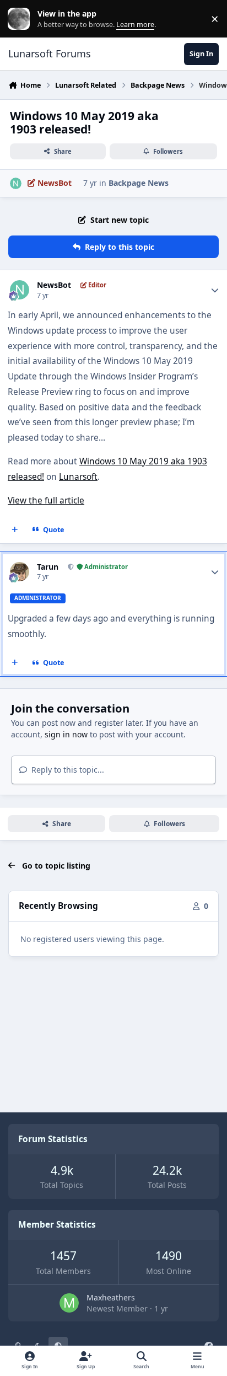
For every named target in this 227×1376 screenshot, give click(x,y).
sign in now (66, 734)
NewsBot (54, 285)
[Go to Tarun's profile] (19, 571)
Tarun (47, 567)
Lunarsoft (78, 477)
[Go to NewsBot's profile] (15, 183)
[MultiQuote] (14, 529)
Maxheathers (111, 1297)
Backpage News (139, 183)
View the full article (46, 500)
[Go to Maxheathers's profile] (69, 1303)
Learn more (21, 19)
